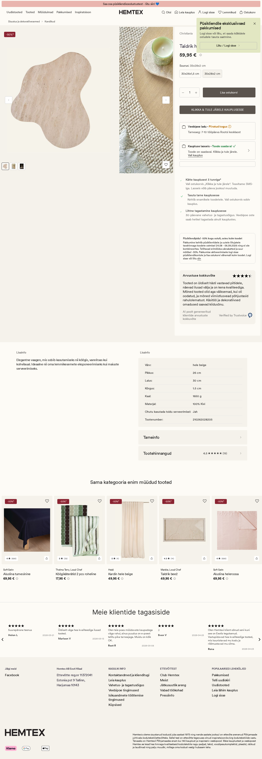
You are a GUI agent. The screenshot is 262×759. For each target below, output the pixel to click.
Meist (164, 680)
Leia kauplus (117, 680)
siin (199, 258)
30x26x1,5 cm (190, 73)
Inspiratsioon (83, 12)
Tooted (30, 12)
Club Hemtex (169, 675)
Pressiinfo (167, 695)
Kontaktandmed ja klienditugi (128, 675)
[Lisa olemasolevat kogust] (196, 92)
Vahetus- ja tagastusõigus (126, 685)
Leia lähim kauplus (225, 690)
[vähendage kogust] (183, 92)
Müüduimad (45, 12)
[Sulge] (254, 23)
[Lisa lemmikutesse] (166, 164)
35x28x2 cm (212, 73)
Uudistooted (14, 12)
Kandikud (50, 21)
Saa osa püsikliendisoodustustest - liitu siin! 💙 (131, 3)
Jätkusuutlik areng (173, 685)
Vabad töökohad (171, 690)
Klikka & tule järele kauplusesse (217, 109)
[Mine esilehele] (131, 12)
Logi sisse (218, 695)
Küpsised (114, 705)
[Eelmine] (8, 100)
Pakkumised (64, 12)
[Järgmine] (166, 100)
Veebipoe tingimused (123, 690)
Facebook (12, 675)
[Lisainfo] (200, 55)
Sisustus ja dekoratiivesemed (24, 21)
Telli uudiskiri (221, 680)
